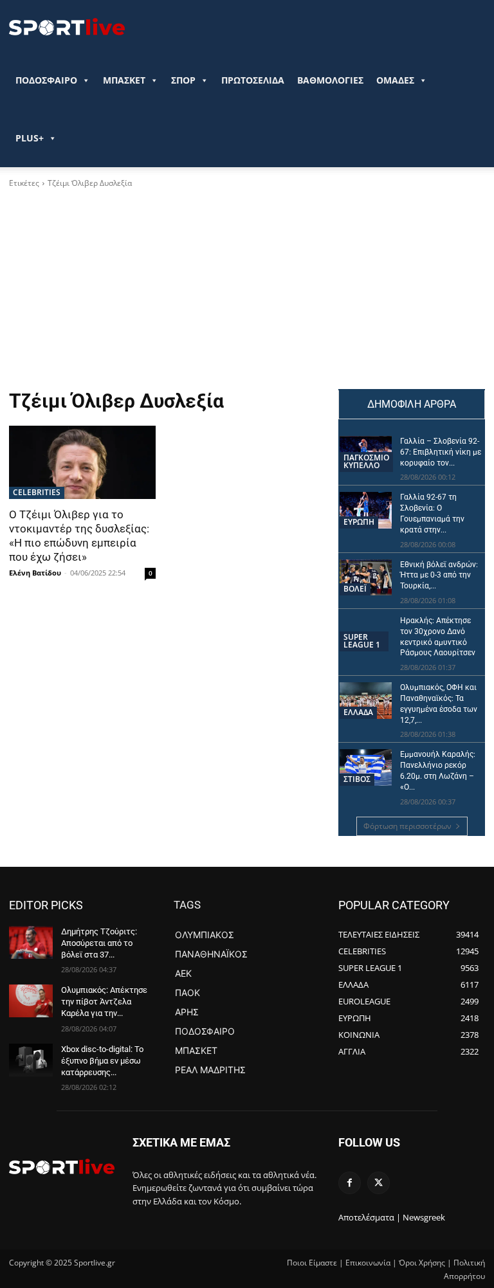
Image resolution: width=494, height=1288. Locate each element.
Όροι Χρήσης (422, 1262)
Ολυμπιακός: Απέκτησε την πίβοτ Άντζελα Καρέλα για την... (104, 1001)
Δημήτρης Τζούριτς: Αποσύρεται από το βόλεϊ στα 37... (99, 943)
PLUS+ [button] (29, 138)
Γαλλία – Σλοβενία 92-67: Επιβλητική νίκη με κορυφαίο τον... (440, 452)
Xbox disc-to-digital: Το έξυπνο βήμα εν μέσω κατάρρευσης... (102, 1060)
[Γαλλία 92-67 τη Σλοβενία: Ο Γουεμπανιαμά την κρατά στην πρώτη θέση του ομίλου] (366, 510)
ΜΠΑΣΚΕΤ (124, 80)
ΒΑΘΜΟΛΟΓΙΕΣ (330, 80)
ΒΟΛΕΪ (355, 588)
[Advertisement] (247, 293)
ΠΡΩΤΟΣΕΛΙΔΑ (252, 80)
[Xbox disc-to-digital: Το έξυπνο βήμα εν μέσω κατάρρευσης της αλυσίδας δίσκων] (31, 1060)
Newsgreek (424, 1217)
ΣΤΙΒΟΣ (356, 779)
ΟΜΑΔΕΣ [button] (395, 80)
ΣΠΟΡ (183, 80)
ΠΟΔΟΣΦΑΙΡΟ (46, 80)
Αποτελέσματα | (369, 1217)
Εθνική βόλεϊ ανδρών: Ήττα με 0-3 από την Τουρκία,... (439, 575)
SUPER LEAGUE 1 (361, 640)
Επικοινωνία (367, 1262)
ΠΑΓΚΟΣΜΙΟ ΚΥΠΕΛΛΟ (366, 461)
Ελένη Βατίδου (35, 572)
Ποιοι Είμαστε (312, 1262)
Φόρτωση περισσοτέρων (407, 826)
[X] (378, 1183)
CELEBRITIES (36, 492)
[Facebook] (349, 1183)
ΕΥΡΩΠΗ (358, 521)
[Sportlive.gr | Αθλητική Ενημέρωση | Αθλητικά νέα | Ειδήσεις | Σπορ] (61, 1166)
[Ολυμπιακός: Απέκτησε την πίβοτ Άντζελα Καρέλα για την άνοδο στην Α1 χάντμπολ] (31, 1000)
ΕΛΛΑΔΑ (358, 712)
